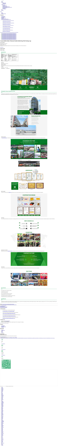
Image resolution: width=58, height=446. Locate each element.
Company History (4, 3)
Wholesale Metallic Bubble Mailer (3, 307)
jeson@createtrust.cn (3, 349)
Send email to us (1, 47)
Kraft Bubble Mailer (3, 16)
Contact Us (2, 10)
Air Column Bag (3, 325)
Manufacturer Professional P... (6, 31)
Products (2, 4)
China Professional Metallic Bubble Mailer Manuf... (9, 313)
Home (2, 12)
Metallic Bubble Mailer (3, 13)
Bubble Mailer (4, 8)
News (2, 9)
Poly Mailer (4, 5)
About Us (2, 2)
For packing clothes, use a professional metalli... (8, 311)
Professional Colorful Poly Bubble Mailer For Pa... (9, 318)
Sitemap (13, 337)
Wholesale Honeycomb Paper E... (7, 21)
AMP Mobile (15, 337)
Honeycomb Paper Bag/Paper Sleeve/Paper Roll (7, 7)
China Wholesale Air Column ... (7, 26)
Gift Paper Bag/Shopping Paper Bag (6, 6)
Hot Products (11, 337)
